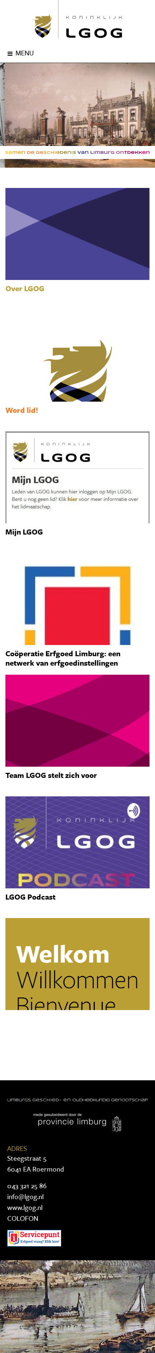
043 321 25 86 (26, 1185)
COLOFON (22, 1218)
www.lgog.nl (25, 1207)
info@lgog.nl (25, 1196)
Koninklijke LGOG (77, 19)
